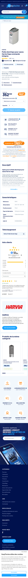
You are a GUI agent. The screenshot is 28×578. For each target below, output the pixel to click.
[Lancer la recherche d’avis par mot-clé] (24, 276)
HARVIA (4, 49)
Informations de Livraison (8, 501)
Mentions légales (6, 513)
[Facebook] (2, 533)
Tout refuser (24, 551)
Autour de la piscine (7, 487)
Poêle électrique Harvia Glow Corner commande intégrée (11, 362)
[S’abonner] (23, 438)
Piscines (4, 472)
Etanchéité (5, 476)
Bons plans (5, 494)
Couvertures (5, 481)
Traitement (5, 474)
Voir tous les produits (9, 327)
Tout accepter (14, 575)
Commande (5, 504)
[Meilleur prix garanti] (21, 94)
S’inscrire (4, 525)
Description (7, 82)
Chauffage (5, 483)
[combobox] (14, 12)
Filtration (4, 478)
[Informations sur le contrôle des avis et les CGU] (21, 255)
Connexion (5, 523)
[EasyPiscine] (13, 6)
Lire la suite (13, 189)
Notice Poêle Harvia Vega (10, 234)
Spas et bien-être (6, 490)
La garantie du (9, 143)
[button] (14, 101)
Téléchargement (8, 85)
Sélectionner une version (9, 98)
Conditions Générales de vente (10, 511)
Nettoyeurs (5, 485)
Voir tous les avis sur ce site (14, 257)
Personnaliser (14, 572)
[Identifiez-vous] (22, 6)
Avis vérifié (6, 283)
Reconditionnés (6, 492)
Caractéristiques (17, 82)
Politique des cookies (7, 515)
